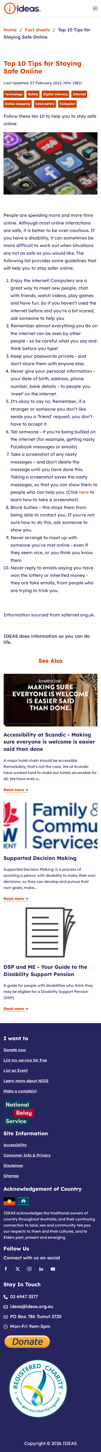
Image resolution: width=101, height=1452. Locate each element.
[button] (95, 8)
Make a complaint (20, 1091)
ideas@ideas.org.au (31, 1306)
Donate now (15, 1049)
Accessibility (15, 1144)
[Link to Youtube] (52, 1268)
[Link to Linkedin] (41, 1268)
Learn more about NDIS (26, 1080)
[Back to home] (22, 8)
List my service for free (25, 1060)
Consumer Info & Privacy (27, 1155)
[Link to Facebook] (6, 1268)
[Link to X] (17, 1268)
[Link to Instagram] (29, 1268)
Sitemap (11, 1175)
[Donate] (27, 1341)
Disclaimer (13, 1165)
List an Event (16, 1070)
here (84, 492)
